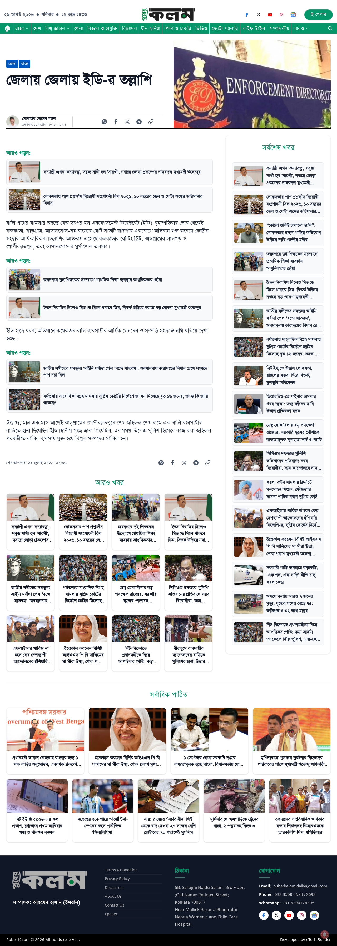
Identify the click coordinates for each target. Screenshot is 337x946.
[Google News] (293, 14)
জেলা (12, 64)
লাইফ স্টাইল (253, 28)
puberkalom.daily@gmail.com (300, 886)
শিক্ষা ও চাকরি (178, 28)
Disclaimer (114, 888)
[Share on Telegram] (139, 121)
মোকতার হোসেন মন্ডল (39, 118)
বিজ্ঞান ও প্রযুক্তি (102, 28)
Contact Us (114, 905)
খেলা (78, 28)
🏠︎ (7, 28)
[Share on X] (127, 121)
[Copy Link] (150, 121)
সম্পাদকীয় (279, 28)
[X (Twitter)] (258, 14)
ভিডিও (201, 28)
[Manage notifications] (324, 934)
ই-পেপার (318, 15)
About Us (113, 896)
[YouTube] (270, 14)
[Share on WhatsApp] (104, 121)
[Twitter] (276, 915)
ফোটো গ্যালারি (225, 28)
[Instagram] (281, 14)
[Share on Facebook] (116, 121)
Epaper (111, 914)
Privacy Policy (117, 879)
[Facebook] (247, 14)
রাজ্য (19, 28)
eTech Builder (318, 940)
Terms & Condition (121, 870)
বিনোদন (129, 28)
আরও (299, 28)
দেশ (37, 28)
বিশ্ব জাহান (55, 28)
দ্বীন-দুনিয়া (150, 28)
